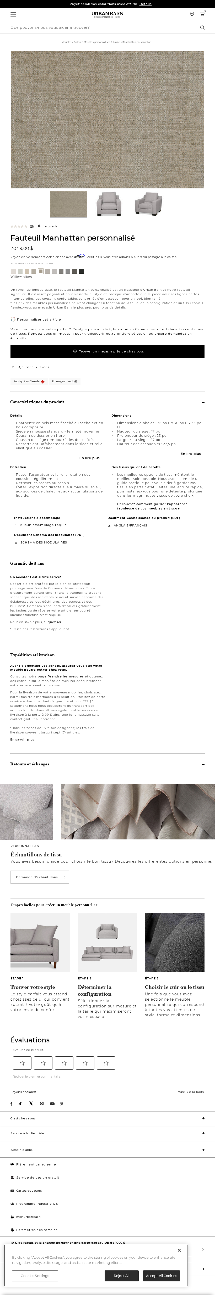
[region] (96, 1265)
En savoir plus (22, 739)
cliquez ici (52, 622)
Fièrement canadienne (36, 1164)
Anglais (121, 525)
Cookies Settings (35, 1276)
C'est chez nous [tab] (22, 1118)
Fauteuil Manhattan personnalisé (72, 237)
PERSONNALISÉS (24, 846)
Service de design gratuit (37, 1177)
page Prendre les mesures (61, 676)
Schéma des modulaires (43, 542)
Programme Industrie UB (37, 1204)
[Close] (179, 1250)
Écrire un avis (48, 226)
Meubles (67, 42)
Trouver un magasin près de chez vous (111, 351)
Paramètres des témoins (36, 1230)
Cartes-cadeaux (29, 1190)
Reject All (121, 1276)
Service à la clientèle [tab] (27, 1133)
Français (138, 525)
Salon (77, 42)
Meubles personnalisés (97, 42)
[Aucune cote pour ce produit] (20, 226)
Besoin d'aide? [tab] (22, 1150)
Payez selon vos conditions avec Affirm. (111, 4)
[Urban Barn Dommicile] (107, 15)
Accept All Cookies (161, 1276)
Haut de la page (191, 1092)
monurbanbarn (28, 1217)
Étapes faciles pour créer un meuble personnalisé (54, 905)
